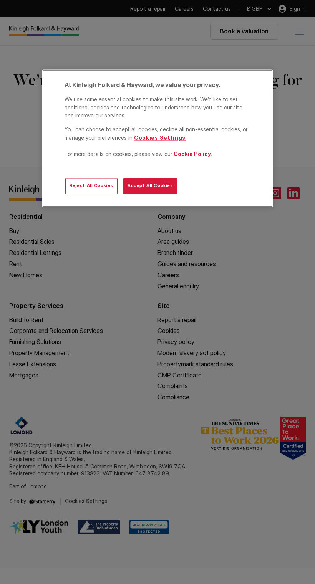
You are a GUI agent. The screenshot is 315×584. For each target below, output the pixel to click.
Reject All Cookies (91, 186)
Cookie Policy (192, 154)
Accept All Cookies (150, 186)
